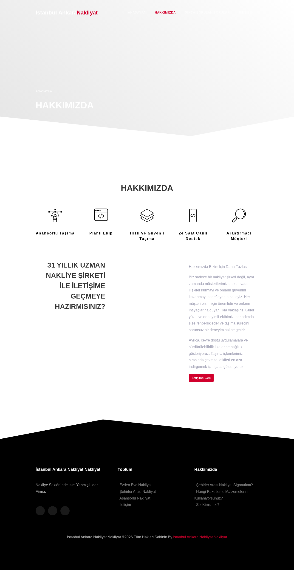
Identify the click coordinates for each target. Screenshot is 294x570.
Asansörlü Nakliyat (134, 498)
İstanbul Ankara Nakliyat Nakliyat (200, 537)
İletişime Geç (201, 378)
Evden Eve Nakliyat (135, 485)
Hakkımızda (165, 12)
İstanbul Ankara (67, 12)
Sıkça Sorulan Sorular (207, 12)
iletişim (246, 12)
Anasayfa (137, 12)
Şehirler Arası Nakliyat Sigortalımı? (224, 485)
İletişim (125, 505)
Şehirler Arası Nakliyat (137, 492)
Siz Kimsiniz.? (207, 505)
